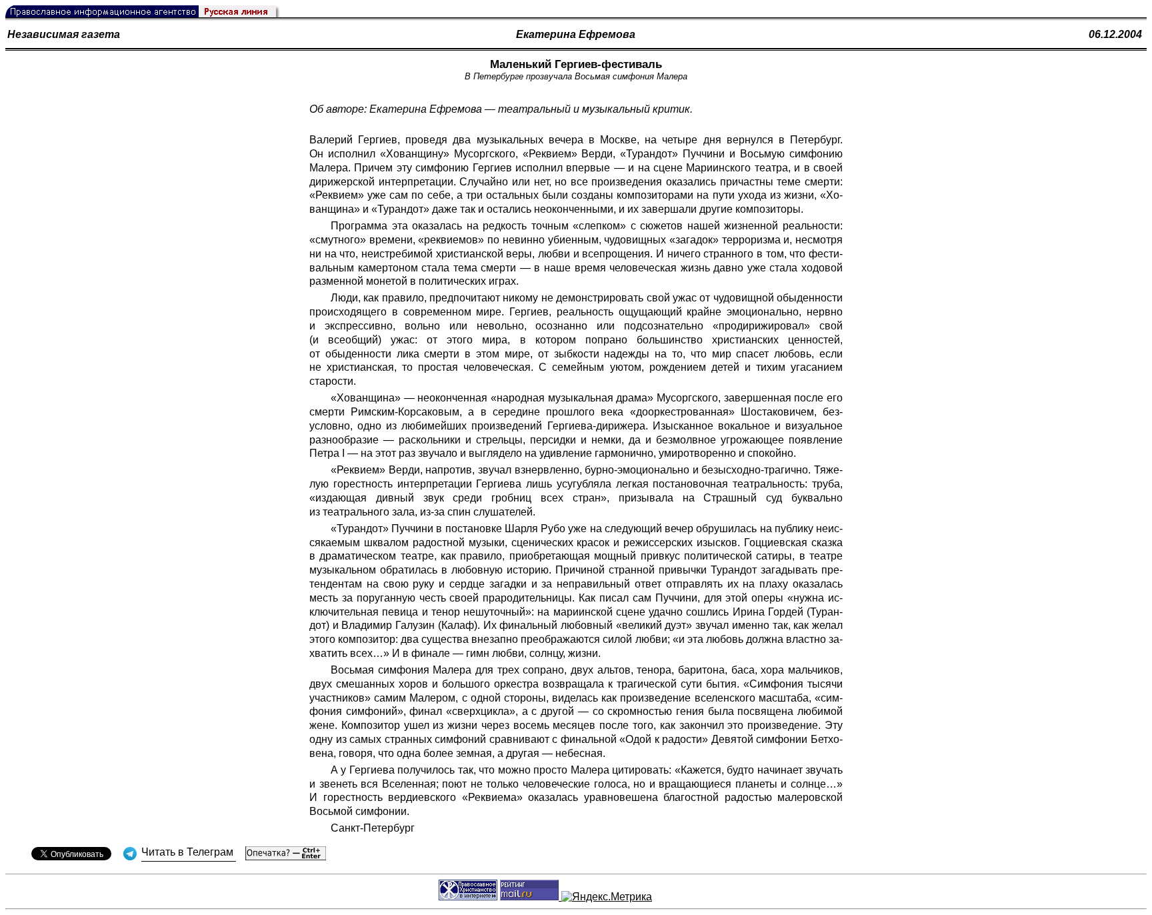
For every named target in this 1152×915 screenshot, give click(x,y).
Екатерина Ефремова (575, 34)
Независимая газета (63, 34)
